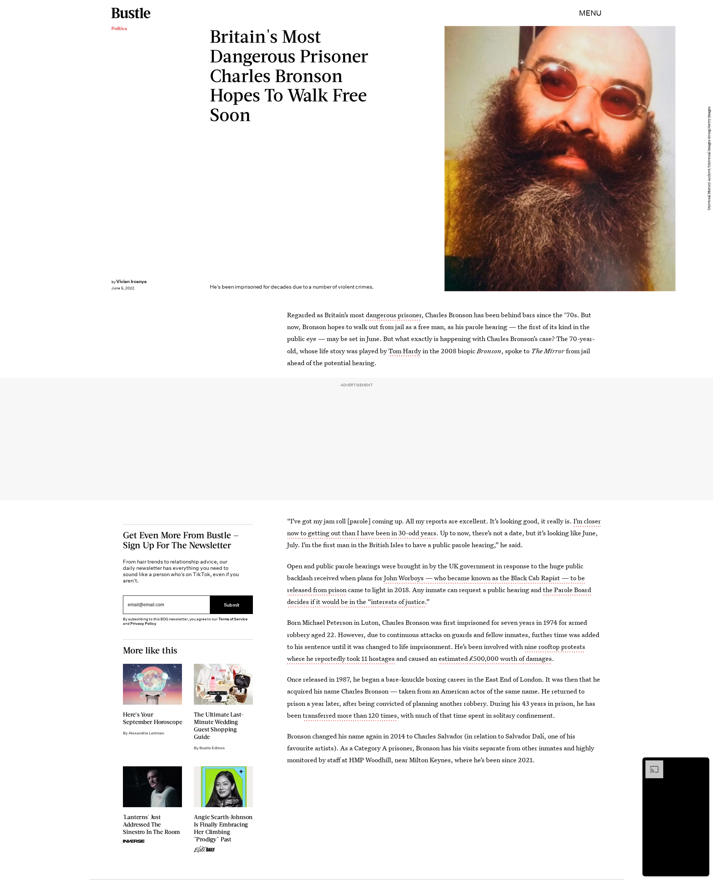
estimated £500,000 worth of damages (495, 658)
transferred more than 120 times (350, 715)
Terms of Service (233, 619)
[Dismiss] (701, 764)
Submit (232, 604)
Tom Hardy (404, 351)
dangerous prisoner (393, 315)
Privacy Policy (143, 623)
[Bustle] (130, 13)
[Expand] (651, 764)
